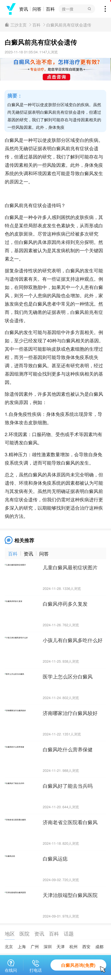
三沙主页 (18, 25)
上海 (22, 946)
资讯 (23, 9)
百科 (50, 9)
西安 (86, 946)
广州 (35, 946)
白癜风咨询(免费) (78, 965)
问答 (36, 9)
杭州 (73, 946)
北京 (9, 946)
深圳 (48, 946)
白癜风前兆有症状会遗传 (68, 25)
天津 (60, 946)
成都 (99, 946)
